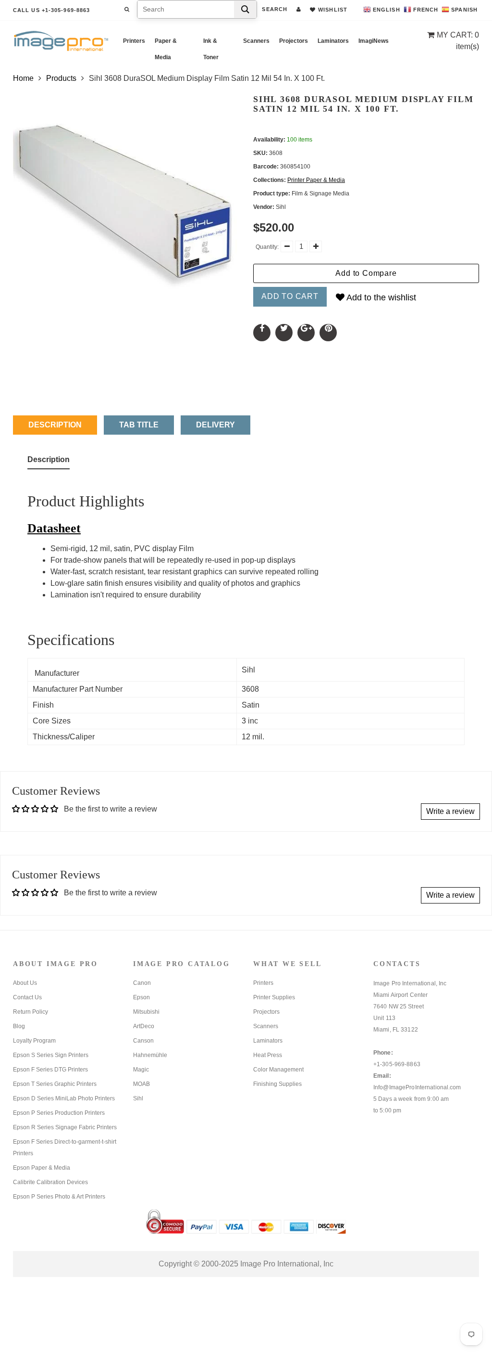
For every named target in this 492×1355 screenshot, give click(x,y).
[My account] (298, 9)
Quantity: (267, 247)
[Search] (245, 9)
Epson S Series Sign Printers (50, 1055)
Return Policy (30, 1011)
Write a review (450, 811)
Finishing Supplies (277, 1084)
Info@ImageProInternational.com (417, 1087)
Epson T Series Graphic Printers (55, 1084)
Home (23, 78)
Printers (134, 41)
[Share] (262, 332)
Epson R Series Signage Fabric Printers (65, 1127)
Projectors (293, 41)
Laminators (333, 41)
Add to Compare (365, 273)
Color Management (278, 1069)
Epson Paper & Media (41, 1167)
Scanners (256, 41)
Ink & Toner (211, 43)
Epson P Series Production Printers (59, 1113)
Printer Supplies (274, 997)
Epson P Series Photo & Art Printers (59, 1196)
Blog (19, 1026)
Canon (142, 983)
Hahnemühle (150, 1055)
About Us (25, 983)
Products (61, 78)
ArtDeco (143, 1026)
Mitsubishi (146, 1011)
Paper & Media (166, 43)
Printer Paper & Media (316, 180)
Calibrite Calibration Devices (50, 1182)
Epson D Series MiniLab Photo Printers (64, 1098)
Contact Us (27, 997)
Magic (141, 1069)
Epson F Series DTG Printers (50, 1069)
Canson (143, 1040)
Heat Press (267, 1055)
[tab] (48, 461)
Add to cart (290, 296)
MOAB (141, 1084)
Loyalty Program (34, 1040)
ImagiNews (373, 41)
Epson (141, 997)
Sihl (138, 1098)
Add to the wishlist (380, 297)
